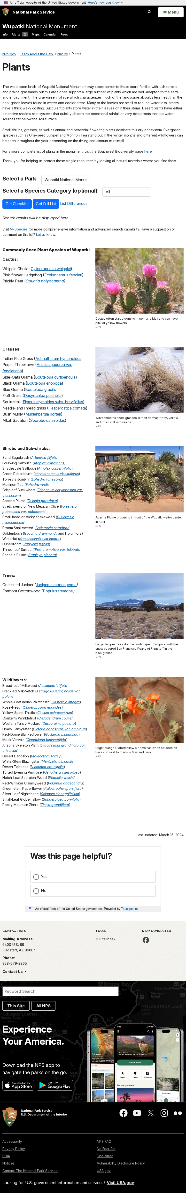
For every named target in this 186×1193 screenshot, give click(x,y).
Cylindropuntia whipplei (51, 268)
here (148, 151)
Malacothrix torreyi (46, 756)
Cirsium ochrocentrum (54, 713)
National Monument (39, 26)
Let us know (45, 234)
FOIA (6, 1156)
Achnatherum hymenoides (58, 358)
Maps (36, 34)
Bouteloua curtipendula (55, 377)
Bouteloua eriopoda (44, 383)
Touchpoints (129, 908)
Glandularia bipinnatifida (46, 740)
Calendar (50, 34)
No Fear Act (106, 1149)
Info (5, 34)
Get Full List (46, 203)
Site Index (107, 939)
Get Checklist (17, 203)
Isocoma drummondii (40, 533)
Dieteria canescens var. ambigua (59, 729)
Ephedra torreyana (47, 479)
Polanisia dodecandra (65, 783)
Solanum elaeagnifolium (60, 794)
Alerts (19, 34)
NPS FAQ (104, 1141)
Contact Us (13, 971)
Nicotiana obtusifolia (47, 767)
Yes (44, 876)
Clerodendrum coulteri (55, 718)
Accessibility (12, 1141)
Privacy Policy (13, 1149)
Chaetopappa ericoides (43, 707)
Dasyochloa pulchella (43, 395)
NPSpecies (19, 229)
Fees (64, 34)
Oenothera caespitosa (62, 772)
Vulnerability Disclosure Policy (121, 1163)
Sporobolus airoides (47, 420)
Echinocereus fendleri (63, 275)
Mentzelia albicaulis (57, 761)
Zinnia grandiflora (55, 805)
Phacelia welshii (61, 778)
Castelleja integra (66, 702)
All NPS (43, 1005)
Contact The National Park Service (30, 1171)
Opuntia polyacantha (45, 281)
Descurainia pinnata (59, 723)
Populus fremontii (58, 591)
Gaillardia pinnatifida (61, 734)
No (43, 890)
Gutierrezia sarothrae (52, 528)
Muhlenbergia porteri (43, 414)
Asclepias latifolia (53, 685)
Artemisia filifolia (44, 457)
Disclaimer (105, 1156)
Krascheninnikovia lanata (39, 539)
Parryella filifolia (36, 544)
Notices (8, 1163)
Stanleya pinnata (42, 555)
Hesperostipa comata (67, 408)
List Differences (73, 203)
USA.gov (104, 1171)
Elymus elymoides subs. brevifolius (53, 401)
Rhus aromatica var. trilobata (57, 549)
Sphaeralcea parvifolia (61, 799)
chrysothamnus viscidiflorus (57, 474)
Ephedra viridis (37, 484)
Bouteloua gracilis (40, 389)
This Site (16, 1005)
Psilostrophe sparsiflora (63, 788)
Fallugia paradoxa (42, 501)
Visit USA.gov (120, 1182)
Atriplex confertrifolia (54, 468)
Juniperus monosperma (56, 584)
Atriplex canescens (49, 463)
